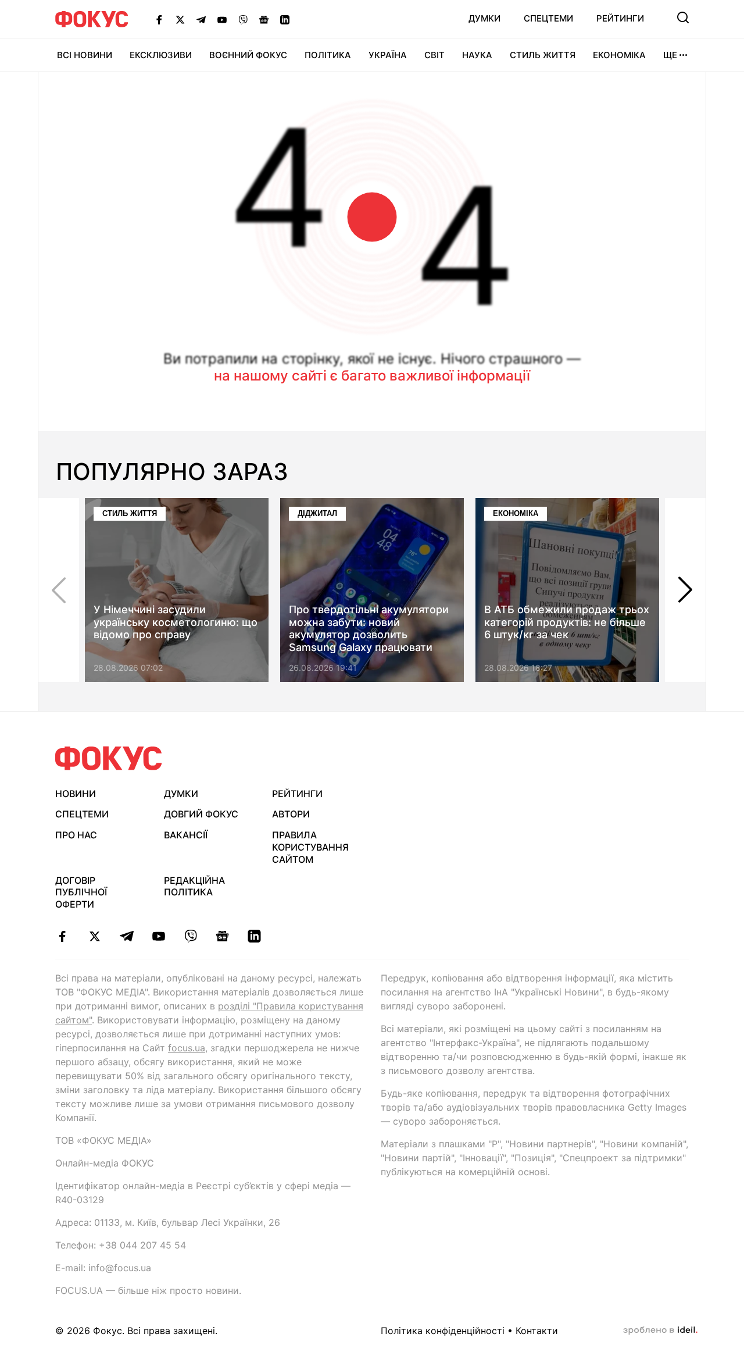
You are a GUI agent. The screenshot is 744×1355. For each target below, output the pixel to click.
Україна (388, 55)
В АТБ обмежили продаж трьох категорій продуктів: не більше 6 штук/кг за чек (566, 622)
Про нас (76, 835)
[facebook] (62, 936)
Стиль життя (542, 55)
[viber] (190, 936)
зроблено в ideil (660, 1330)
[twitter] (94, 936)
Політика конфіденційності (443, 1330)
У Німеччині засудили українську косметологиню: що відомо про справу (175, 622)
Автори (291, 814)
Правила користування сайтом (310, 847)
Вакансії (186, 835)
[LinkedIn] (284, 19)
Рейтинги (620, 18)
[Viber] (243, 19)
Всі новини (84, 55)
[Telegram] (201, 19)
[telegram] (126, 936)
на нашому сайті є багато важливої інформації (372, 375)
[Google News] (263, 19)
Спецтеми (548, 18)
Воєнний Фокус (248, 55)
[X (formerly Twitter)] (180, 19)
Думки (484, 18)
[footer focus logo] (108, 758)
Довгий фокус (201, 814)
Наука (477, 55)
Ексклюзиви (161, 55)
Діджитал (317, 513)
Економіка (619, 55)
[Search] (683, 17)
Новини (75, 793)
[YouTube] (222, 19)
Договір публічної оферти (81, 892)
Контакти (537, 1330)
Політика (328, 55)
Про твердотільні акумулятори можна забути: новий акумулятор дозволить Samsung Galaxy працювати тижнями (369, 634)
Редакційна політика (194, 886)
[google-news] (222, 936)
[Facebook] (159, 19)
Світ (434, 55)
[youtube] (158, 936)
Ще (670, 55)
